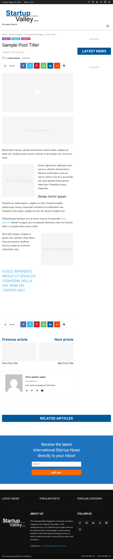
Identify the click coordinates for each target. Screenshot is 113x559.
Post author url (31, 381)
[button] (107, 26)
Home (4, 34)
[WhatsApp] (43, 66)
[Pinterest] (37, 66)
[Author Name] (4, 58)
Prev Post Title (10, 363)
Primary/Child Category (34, 34)
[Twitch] (105, 2)
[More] (64, 66)
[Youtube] (42, 390)
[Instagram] (93, 2)
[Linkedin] (97, 2)
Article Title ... (51, 34)
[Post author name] (14, 383)
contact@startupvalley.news (53, 545)
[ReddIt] (57, 66)
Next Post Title (65, 363)
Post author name (36, 376)
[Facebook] (88, 2)
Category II (15, 39)
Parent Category (16, 34)
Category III (26, 39)
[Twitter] (109, 2)
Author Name (14, 58)
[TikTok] (101, 2)
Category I (6, 39)
